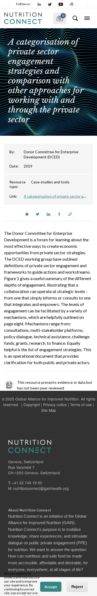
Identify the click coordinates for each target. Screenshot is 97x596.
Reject (77, 586)
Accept (50, 586)
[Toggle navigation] (87, 18)
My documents (58, 17)
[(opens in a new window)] (39, 4)
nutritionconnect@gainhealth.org (41, 488)
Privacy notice (55, 404)
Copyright (31, 404)
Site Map (48, 410)
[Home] (26, 18)
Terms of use (81, 404)
